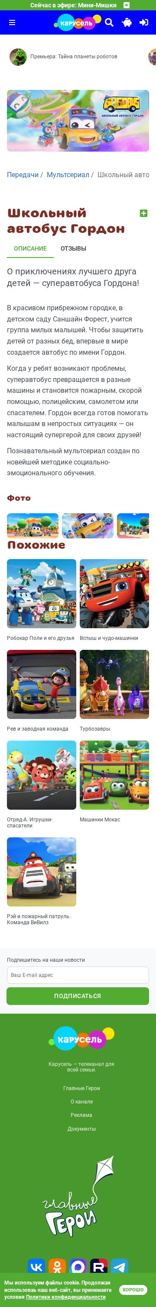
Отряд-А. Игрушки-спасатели (29, 823)
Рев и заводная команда (37, 729)
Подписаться (77, 995)
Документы (82, 1129)
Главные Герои (81, 1088)
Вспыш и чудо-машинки (109, 638)
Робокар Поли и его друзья (41, 638)
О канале (82, 1102)
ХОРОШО (133, 1290)
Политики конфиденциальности (66, 1297)
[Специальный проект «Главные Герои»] (78, 1196)
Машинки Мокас (100, 820)
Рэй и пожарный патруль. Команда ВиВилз (39, 919)
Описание (30, 248)
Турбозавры (95, 729)
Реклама (81, 1115)
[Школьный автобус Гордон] (32, 525)
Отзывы (73, 248)
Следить (144, 213)
